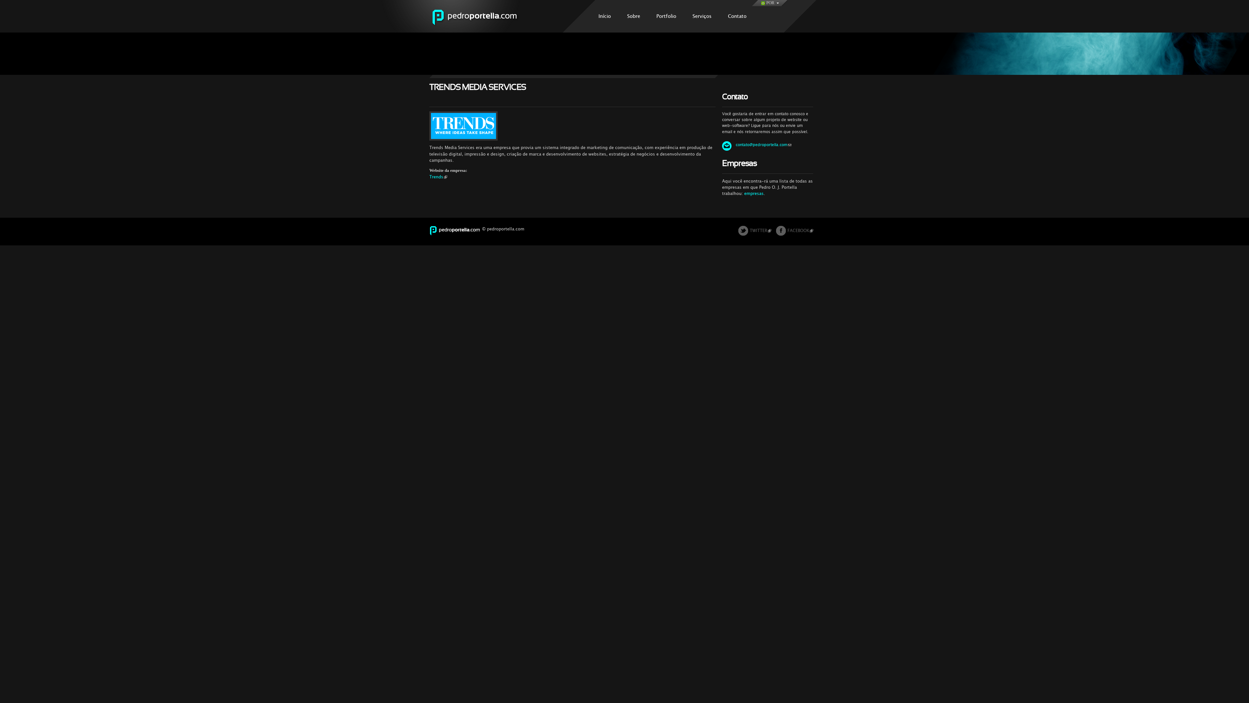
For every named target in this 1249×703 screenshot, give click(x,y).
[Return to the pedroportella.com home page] (482, 29)
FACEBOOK (798, 230)
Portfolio (666, 16)
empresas (754, 193)
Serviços (702, 16)
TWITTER (758, 230)
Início (604, 16)
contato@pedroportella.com (761, 145)
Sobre (633, 16)
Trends (436, 176)
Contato (737, 16)
